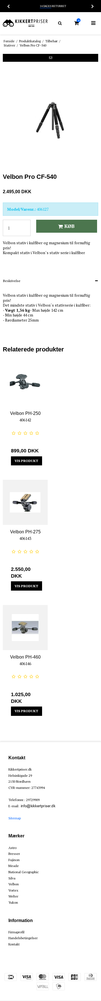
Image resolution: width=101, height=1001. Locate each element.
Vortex (13, 890)
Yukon (13, 902)
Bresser (14, 854)
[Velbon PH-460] (25, 627)
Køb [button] (69, 226)
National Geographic (23, 872)
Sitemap (14, 818)
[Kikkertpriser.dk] (25, 23)
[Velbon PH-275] (25, 502)
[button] (50, 58)
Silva (11, 878)
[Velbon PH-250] (25, 383)
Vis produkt (26, 460)
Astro (12, 848)
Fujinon (14, 860)
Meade (13, 866)
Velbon (13, 884)
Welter (13, 896)
